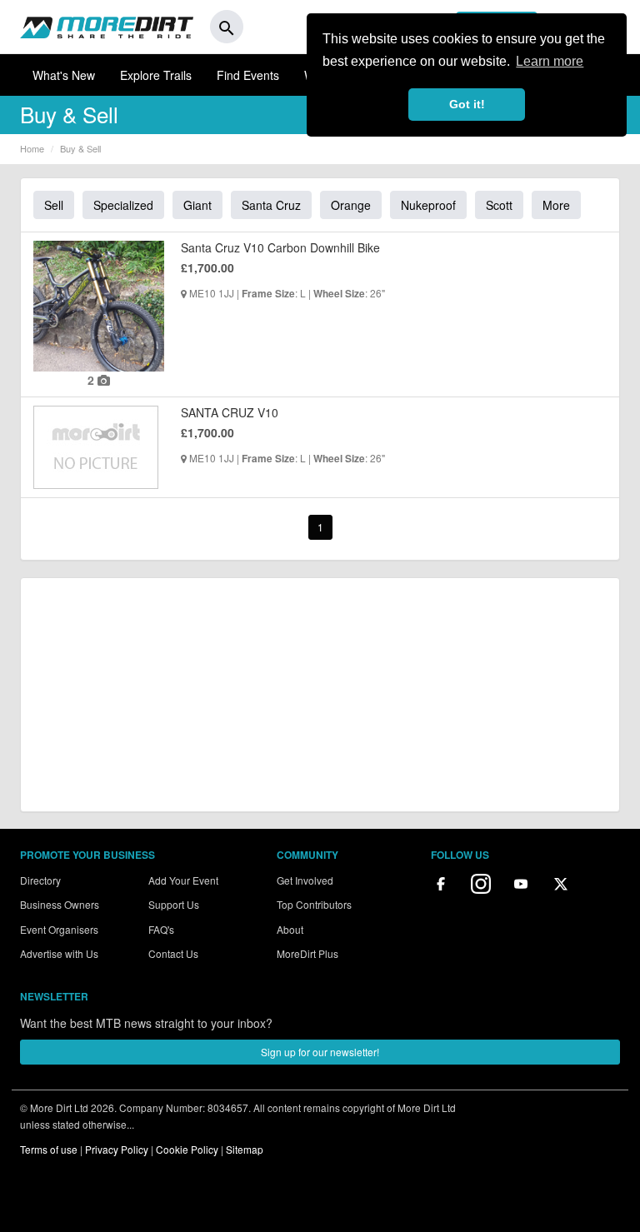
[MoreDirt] (106, 26)
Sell (53, 205)
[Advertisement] (320, 694)
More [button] (556, 205)
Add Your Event (183, 880)
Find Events (248, 75)
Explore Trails (156, 75)
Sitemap (244, 1149)
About (290, 929)
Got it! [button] (467, 104)
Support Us (173, 904)
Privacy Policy (116, 1149)
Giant (197, 205)
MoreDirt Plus (307, 953)
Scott (499, 205)
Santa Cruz (271, 205)
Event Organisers (59, 929)
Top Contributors (314, 904)
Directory (40, 880)
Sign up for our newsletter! (320, 1052)
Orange (351, 205)
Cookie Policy (187, 1149)
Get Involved (305, 880)
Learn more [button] (549, 61)
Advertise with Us (59, 953)
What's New (63, 75)
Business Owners (59, 904)
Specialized (123, 205)
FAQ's (161, 929)
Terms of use (49, 1149)
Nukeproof (428, 205)
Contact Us (173, 953)
